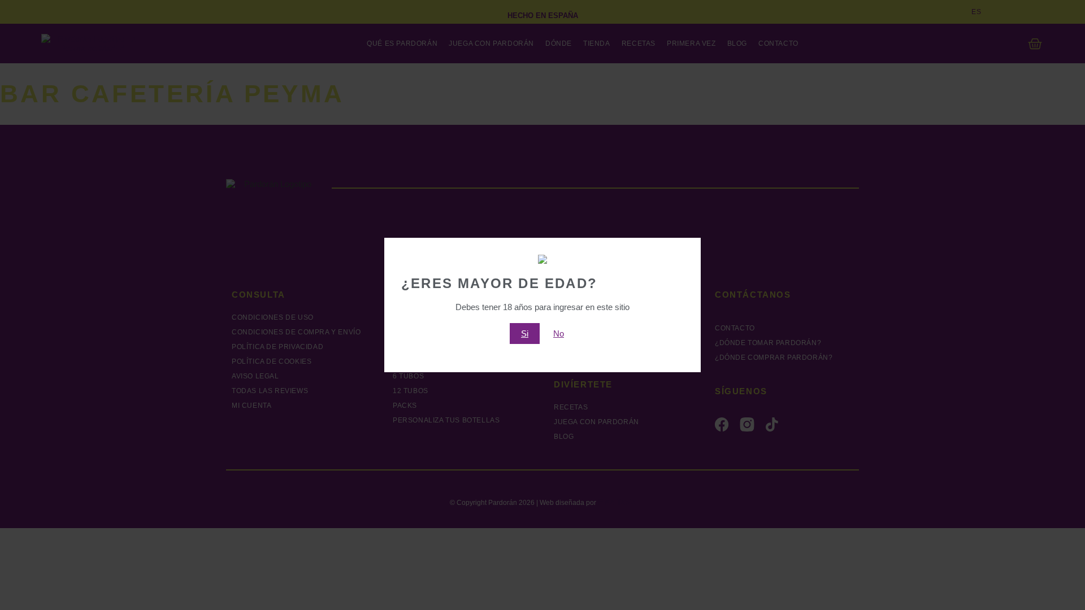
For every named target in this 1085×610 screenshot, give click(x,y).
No (558, 333)
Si (524, 333)
